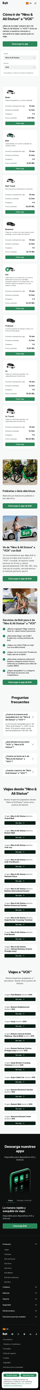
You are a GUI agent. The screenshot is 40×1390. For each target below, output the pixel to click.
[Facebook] (12, 1334)
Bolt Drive (7, 1263)
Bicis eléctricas (9, 1259)
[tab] (10, 1200)
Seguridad (6, 1363)
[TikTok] (36, 1334)
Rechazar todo (28, 1375)
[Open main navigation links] (35, 3)
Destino (6, 63)
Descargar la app (20, 44)
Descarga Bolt (20, 1226)
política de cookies (23, 1383)
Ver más (18, 823)
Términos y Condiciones (11, 1344)
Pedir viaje (20, 123)
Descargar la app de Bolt (20, 506)
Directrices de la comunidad (13, 1367)
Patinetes (7, 1254)
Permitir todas (11, 1375)
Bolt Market (8, 1273)
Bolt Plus (7, 1282)
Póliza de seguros (9, 1353)
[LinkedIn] (30, 1334)
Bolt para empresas (11, 1277)
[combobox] (20, 57)
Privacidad (7, 1349)
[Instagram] (24, 1334)
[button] (33, 717)
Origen (6, 53)
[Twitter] (18, 1334)
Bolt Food (7, 1268)
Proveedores (7, 1339)
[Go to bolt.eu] (5, 3)
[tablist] (20, 1200)
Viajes (6, 1250)
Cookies (6, 1358)
